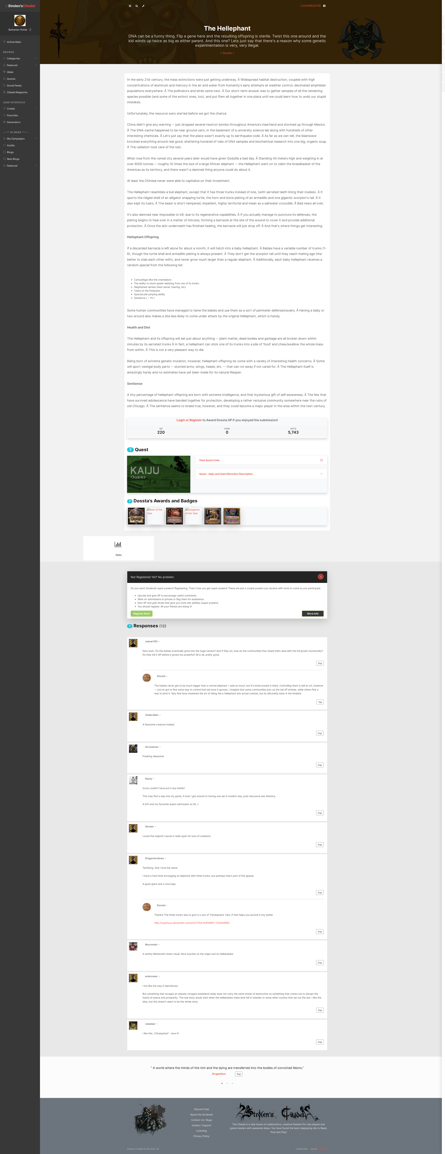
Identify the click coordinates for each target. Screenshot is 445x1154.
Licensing (201, 1130)
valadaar (150, 1023)
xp (320, 663)
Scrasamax (152, 746)
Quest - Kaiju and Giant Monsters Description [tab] (226, 473)
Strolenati (322, 1149)
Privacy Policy (201, 1136)
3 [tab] (232, 1083)
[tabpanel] (227, 1073)
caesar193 (151, 641)
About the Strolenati (201, 1114)
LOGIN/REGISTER (311, 5)
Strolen (149, 826)
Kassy (149, 778)
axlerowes (151, 976)
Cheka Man (152, 714)
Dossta (228, 53)
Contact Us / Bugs (201, 1119)
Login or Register (189, 420)
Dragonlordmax (154, 858)
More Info (313, 613)
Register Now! (141, 613)
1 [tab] (222, 1083)
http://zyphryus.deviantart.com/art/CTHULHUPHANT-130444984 (191, 922)
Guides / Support (201, 1125)
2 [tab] (227, 1083)
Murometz (151, 944)
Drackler (219, 1073)
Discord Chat (201, 1109)
